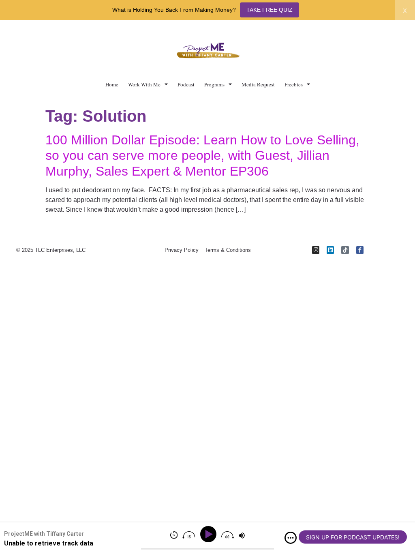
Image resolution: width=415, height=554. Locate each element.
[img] (291, 538)
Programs (214, 84)
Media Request (258, 84)
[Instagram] (315, 249)
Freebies (294, 84)
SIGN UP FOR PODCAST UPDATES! (353, 537)
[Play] (209, 534)
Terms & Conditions (228, 250)
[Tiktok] (345, 249)
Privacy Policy (182, 250)
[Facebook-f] (360, 249)
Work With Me (144, 84)
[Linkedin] (330, 249)
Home (111, 84)
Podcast (186, 84)
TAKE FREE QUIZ (269, 9)
